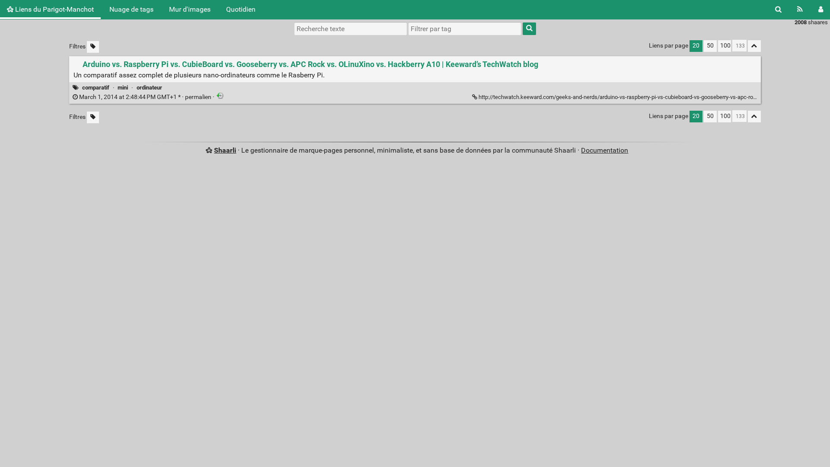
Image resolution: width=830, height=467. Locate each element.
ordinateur (149, 87)
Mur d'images (190, 9)
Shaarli (225, 150)
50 (710, 45)
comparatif (95, 87)
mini (123, 87)
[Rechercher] (778, 9)
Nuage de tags (131, 9)
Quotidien (240, 9)
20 (696, 45)
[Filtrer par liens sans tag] (93, 47)
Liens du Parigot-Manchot (53, 9)
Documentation (604, 150)
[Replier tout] (754, 46)
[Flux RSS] (800, 9)
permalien (145, 97)
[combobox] (465, 28)
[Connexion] (820, 9)
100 (725, 45)
